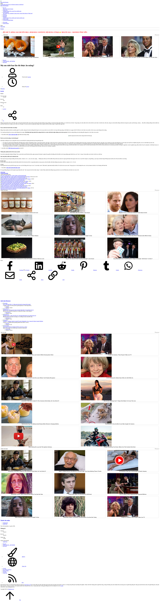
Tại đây (61, 585)
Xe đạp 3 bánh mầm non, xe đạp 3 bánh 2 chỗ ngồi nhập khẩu (12, 176)
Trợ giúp (4, 571)
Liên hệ (4, 568)
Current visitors (6, 17)
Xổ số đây (5, 15)
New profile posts (17, 11)
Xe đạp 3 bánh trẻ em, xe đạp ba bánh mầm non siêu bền (11, 185)
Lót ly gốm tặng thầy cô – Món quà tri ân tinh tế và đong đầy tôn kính (17, 304)
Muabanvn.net (11, 589)
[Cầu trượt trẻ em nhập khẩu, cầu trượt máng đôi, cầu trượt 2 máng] (13, 182)
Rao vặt (4, 7)
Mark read (30, 13)
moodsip (7, 306)
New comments (11, 13)
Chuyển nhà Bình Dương (8, 20)
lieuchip (29, 77)
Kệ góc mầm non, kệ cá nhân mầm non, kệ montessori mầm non (13, 178)
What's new (5, 10)
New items (5, 13)
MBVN (23, 556)
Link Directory (6, 12)
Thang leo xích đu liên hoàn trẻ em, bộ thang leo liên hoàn (12, 181)
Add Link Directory (5, 301)
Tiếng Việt (24, 566)
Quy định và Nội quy (7, 569)
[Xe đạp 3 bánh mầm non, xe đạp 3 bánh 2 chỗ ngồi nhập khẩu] (13, 175)
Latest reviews (17, 13)
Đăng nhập (2, 26)
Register (2, 28)
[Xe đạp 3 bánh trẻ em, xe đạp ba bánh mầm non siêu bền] (12, 184)
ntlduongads (5, 522)
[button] (1, 3)
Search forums (10, 8)
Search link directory (24, 13)
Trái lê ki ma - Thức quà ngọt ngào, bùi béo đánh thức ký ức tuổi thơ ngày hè (18, 310)
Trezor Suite (8, 329)
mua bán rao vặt (28, 584)
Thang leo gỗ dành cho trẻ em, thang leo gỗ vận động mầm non (13, 187)
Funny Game (5, 19)
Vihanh (28, 176)
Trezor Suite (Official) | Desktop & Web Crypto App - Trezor (15, 326)
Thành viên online (5, 520)
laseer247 (7, 323)
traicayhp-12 (8, 312)
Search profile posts (20, 17)
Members (5, 16)
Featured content (6, 11)
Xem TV (5, 14)
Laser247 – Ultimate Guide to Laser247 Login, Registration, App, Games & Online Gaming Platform (23, 321)
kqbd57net (5, 523)
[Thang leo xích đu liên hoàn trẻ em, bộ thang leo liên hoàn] (12, 180)
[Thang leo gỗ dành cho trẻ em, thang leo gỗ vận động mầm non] (13, 186)
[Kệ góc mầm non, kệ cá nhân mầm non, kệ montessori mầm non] (13, 177)
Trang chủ (5, 572)
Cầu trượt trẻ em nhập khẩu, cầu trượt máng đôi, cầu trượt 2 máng (13, 183)
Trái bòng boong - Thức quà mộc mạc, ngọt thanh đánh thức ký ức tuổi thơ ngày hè (19, 315)
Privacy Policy (6, 570)
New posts (5, 8)
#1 (3, 120)
